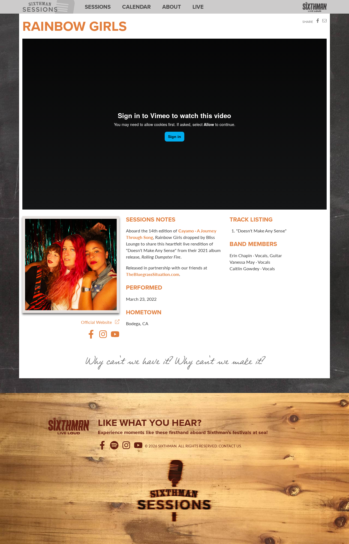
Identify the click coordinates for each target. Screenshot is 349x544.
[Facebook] (91, 337)
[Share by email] (324, 21)
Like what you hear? (149, 423)
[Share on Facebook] (317, 21)
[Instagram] (103, 337)
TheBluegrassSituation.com (152, 274)
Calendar (136, 7)
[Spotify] (115, 446)
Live (198, 7)
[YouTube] (115, 337)
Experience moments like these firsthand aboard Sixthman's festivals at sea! (183, 433)
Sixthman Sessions (36, 3)
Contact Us (230, 446)
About (171, 7)
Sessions (98, 7)
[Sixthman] (315, 7)
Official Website (98, 322)
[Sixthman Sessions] (174, 490)
